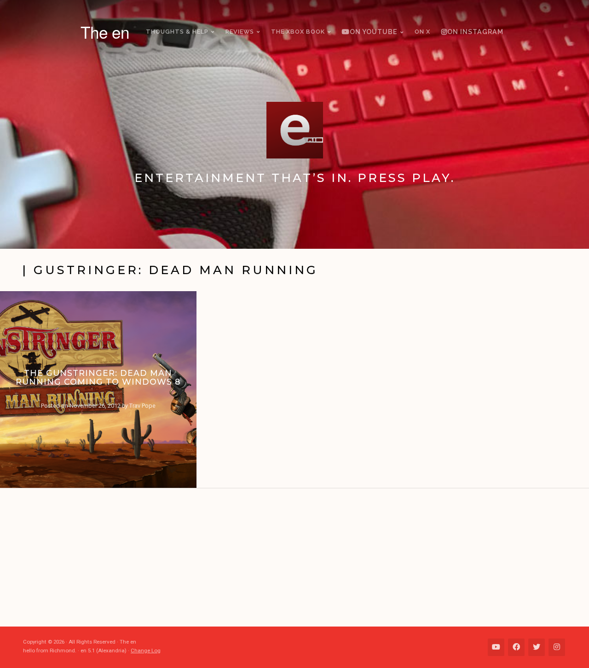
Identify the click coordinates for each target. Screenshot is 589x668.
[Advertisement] (299, 557)
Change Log (146, 650)
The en (105, 31)
